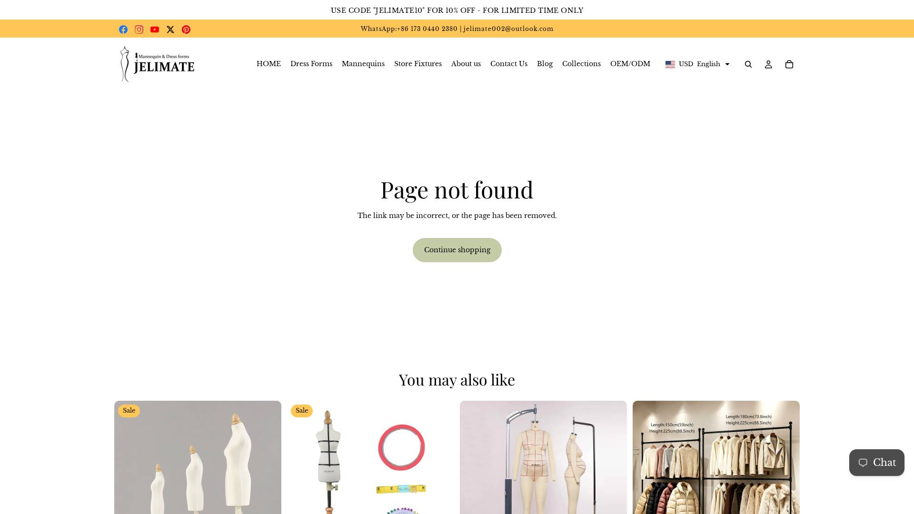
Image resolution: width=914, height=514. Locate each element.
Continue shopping (457, 250)
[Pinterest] (186, 29)
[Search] (748, 64)
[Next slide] (267, 484)
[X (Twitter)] (170, 29)
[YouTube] (154, 29)
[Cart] (789, 64)
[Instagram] (139, 29)
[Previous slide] (128, 484)
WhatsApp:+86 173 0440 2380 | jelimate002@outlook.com (457, 28)
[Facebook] (123, 29)
